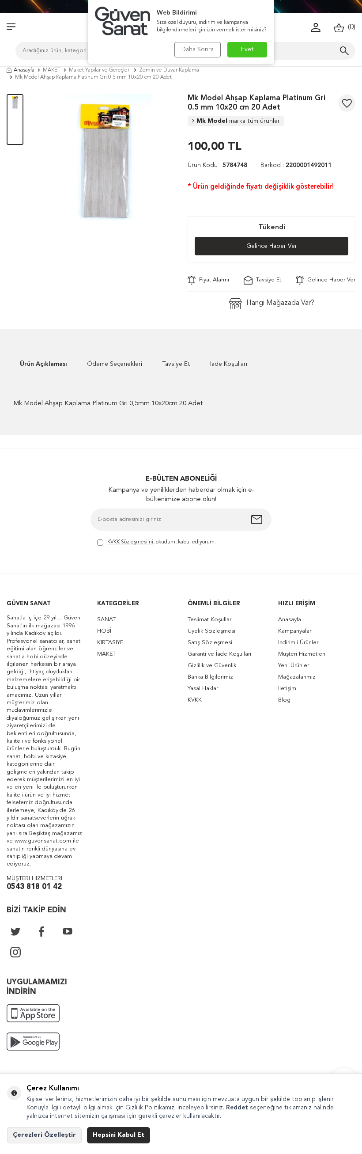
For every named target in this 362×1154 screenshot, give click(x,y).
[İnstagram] (15, 952)
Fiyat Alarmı (212, 280)
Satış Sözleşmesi (210, 642)
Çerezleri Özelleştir (44, 1135)
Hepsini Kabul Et (118, 1135)
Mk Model (238, 121)
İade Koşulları (228, 364)
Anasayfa (24, 70)
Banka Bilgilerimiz (210, 677)
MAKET (51, 70)
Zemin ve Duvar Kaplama (169, 70)
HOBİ (104, 631)
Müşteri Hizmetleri (301, 654)
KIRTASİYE (110, 642)
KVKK (195, 700)
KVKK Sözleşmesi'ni (130, 542)
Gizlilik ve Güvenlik (212, 665)
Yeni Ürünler (293, 665)
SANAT (106, 620)
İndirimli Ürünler (298, 642)
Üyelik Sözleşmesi (211, 631)
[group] (105, 163)
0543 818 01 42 (34, 887)
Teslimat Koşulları (210, 620)
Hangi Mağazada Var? (280, 303)
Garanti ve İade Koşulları (219, 654)
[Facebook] (41, 931)
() (349, 27)
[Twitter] (15, 931)
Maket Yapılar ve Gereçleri (100, 70)
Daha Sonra (197, 49)
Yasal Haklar (203, 688)
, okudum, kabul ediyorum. (161, 542)
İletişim (287, 688)
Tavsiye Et (267, 280)
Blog (284, 700)
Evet (247, 49)
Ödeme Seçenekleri (114, 364)
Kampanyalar (294, 631)
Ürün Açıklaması (43, 364)
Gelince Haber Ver (271, 246)
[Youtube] (67, 931)
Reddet (237, 1108)
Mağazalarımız (297, 677)
